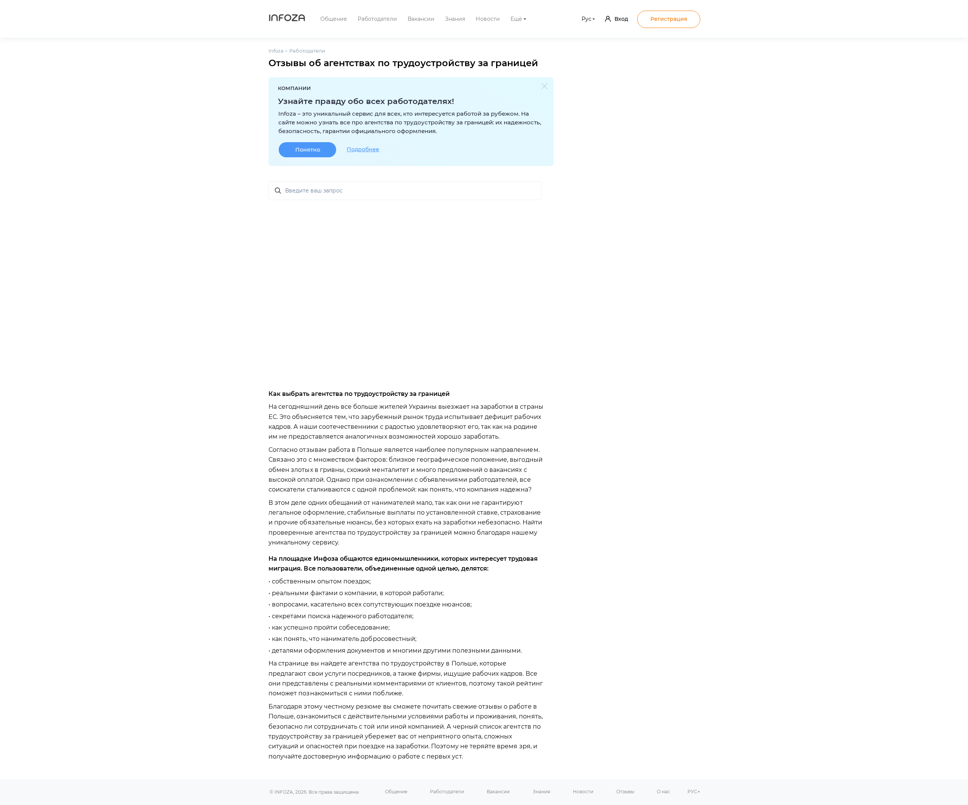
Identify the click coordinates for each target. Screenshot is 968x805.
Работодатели (377, 19)
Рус (586, 19)
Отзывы (625, 791)
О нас (663, 791)
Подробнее (363, 149)
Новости (488, 19)
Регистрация (668, 19)
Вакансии (421, 19)
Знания (455, 19)
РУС (692, 791)
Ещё (516, 19)
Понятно (307, 149)
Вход (621, 19)
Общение (333, 19)
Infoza (287, 18)
